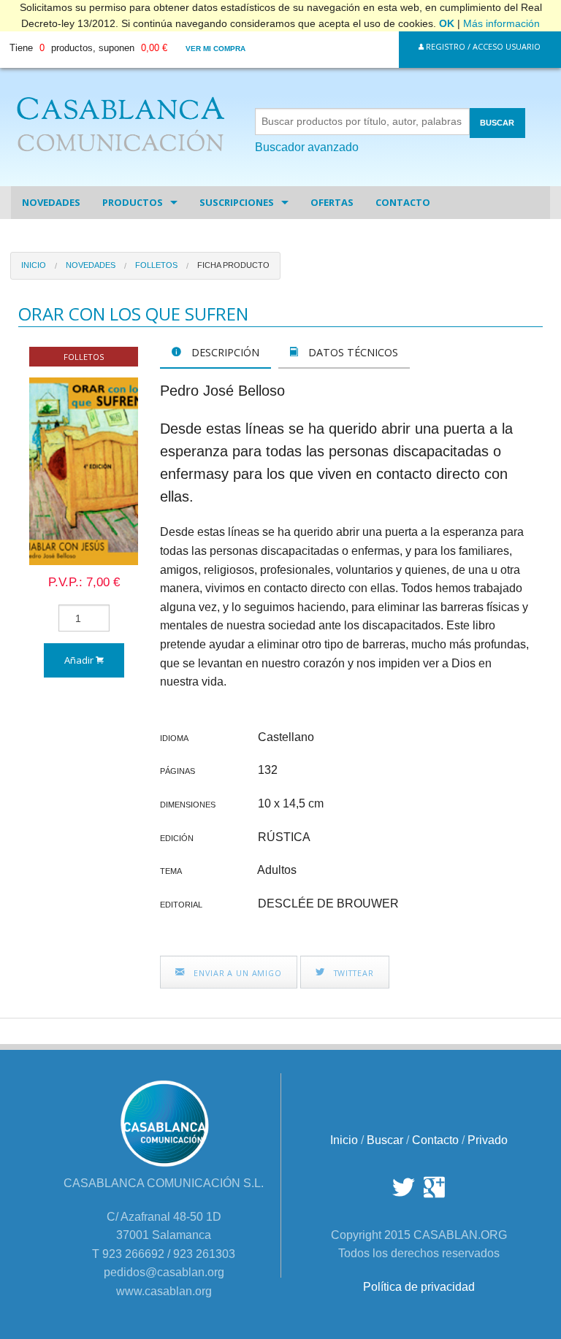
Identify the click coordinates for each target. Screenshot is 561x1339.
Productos (132, 202)
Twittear (352, 972)
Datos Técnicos (351, 352)
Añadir (80, 660)
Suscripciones (236, 202)
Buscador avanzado (307, 147)
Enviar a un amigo (236, 972)
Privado (488, 1140)
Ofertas (332, 202)
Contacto (402, 202)
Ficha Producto (233, 265)
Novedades (51, 202)
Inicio (33, 265)
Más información (501, 23)
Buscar (385, 1140)
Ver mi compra (215, 49)
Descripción (223, 352)
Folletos (156, 265)
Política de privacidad (419, 1287)
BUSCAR (497, 122)
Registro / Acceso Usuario (482, 46)
